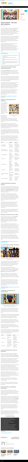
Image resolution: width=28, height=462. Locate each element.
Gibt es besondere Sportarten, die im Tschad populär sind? (8, 424)
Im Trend (21, 17)
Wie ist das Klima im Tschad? (5, 423)
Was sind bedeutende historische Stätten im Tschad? (8, 427)
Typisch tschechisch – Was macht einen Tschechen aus (3, 455)
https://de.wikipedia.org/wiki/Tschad (6, 432)
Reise (1, 21)
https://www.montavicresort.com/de (6, 433)
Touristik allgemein (22, 19)
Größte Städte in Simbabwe (16, 454)
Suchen (21, 9)
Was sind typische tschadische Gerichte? (6, 420)
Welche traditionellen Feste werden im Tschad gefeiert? (8, 419)
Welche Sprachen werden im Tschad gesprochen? (7, 418)
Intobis (10, 3)
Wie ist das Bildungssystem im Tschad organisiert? (7, 422)
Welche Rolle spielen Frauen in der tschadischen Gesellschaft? (9, 428)
